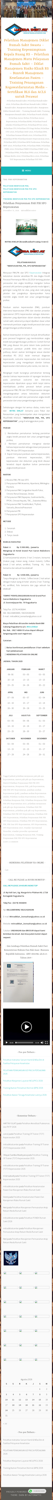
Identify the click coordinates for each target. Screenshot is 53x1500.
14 (33, 1399)
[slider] (24, 1042)
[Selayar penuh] (46, 1042)
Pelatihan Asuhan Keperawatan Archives (27, 797)
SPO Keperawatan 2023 (13, 828)
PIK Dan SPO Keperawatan (18, 824)
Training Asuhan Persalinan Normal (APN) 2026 (23, 1087)
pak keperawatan (36, 786)
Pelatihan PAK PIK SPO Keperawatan (18, 814)
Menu (28, 170)
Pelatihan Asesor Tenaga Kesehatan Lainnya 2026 (25, 1094)
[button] (26, 1027)
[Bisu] (42, 1042)
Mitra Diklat (32, 626)
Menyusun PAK (21, 786)
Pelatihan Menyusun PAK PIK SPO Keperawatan (20, 190)
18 (13, 1405)
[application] (26, 1027)
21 (33, 1405)
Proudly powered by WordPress (25, 1492)
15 (40, 1399)
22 (40, 1405)
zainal (5, 1133)
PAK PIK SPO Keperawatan (14, 790)
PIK (4, 824)
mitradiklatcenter (28, 210)
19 (20, 1405)
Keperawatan (35, 272)
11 (13, 1399)
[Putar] (6, 1042)
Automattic (35, 1495)
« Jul (5, 1423)
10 (6, 1399)
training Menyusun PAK (25, 835)
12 (20, 1399)
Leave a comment (10, 842)
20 (26, 1405)
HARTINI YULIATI (9, 1123)
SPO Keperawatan (38, 824)
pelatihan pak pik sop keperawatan (30, 811)
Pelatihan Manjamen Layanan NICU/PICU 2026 (23, 1080)
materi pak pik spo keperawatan (29, 779)
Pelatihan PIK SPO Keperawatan (33, 821)
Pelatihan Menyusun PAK (16, 186)
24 (6, 1410)
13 (26, 1399)
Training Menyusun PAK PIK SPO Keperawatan (26, 199)
